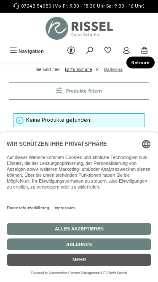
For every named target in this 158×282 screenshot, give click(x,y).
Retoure (140, 63)
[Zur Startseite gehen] (79, 28)
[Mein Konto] (126, 51)
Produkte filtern (83, 91)
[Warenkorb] (144, 51)
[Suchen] (89, 51)
